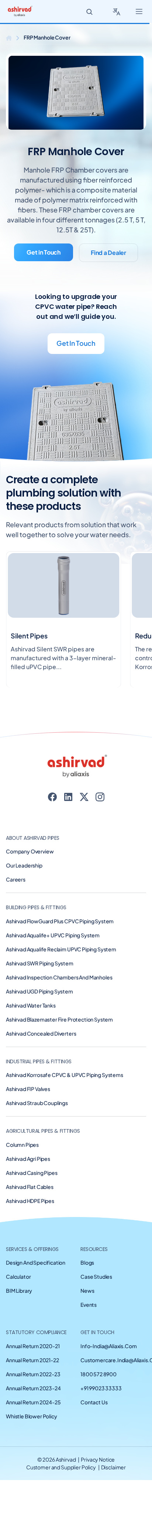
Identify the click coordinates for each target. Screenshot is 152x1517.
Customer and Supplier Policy (61, 1467)
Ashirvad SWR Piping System (39, 963)
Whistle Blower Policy (31, 1416)
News (87, 1290)
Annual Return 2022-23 (33, 1374)
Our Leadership (24, 865)
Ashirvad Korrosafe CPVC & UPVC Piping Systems (64, 1074)
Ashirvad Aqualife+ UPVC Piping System (53, 935)
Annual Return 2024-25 (33, 1402)
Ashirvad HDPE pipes (30, 1200)
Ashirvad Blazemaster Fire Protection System (59, 1019)
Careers (15, 879)
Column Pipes (22, 1144)
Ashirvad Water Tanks (31, 1005)
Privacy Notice (98, 1459)
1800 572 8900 (98, 1374)
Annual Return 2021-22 (32, 1360)
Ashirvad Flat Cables (29, 1186)
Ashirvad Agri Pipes (28, 1158)
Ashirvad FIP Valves (28, 1088)
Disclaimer (113, 1467)
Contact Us (93, 1402)
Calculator (18, 1276)
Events (88, 1304)
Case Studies (96, 1276)
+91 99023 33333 (101, 1388)
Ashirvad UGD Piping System (39, 991)
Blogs (87, 1262)
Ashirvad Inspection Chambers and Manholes (59, 977)
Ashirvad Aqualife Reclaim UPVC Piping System (61, 949)
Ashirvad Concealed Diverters (41, 1033)
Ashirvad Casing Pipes (32, 1172)
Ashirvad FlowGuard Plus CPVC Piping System (60, 921)
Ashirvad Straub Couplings (37, 1103)
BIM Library (19, 1290)
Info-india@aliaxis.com (108, 1346)
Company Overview (29, 851)
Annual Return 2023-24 (33, 1388)
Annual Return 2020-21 (33, 1346)
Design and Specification (35, 1262)
